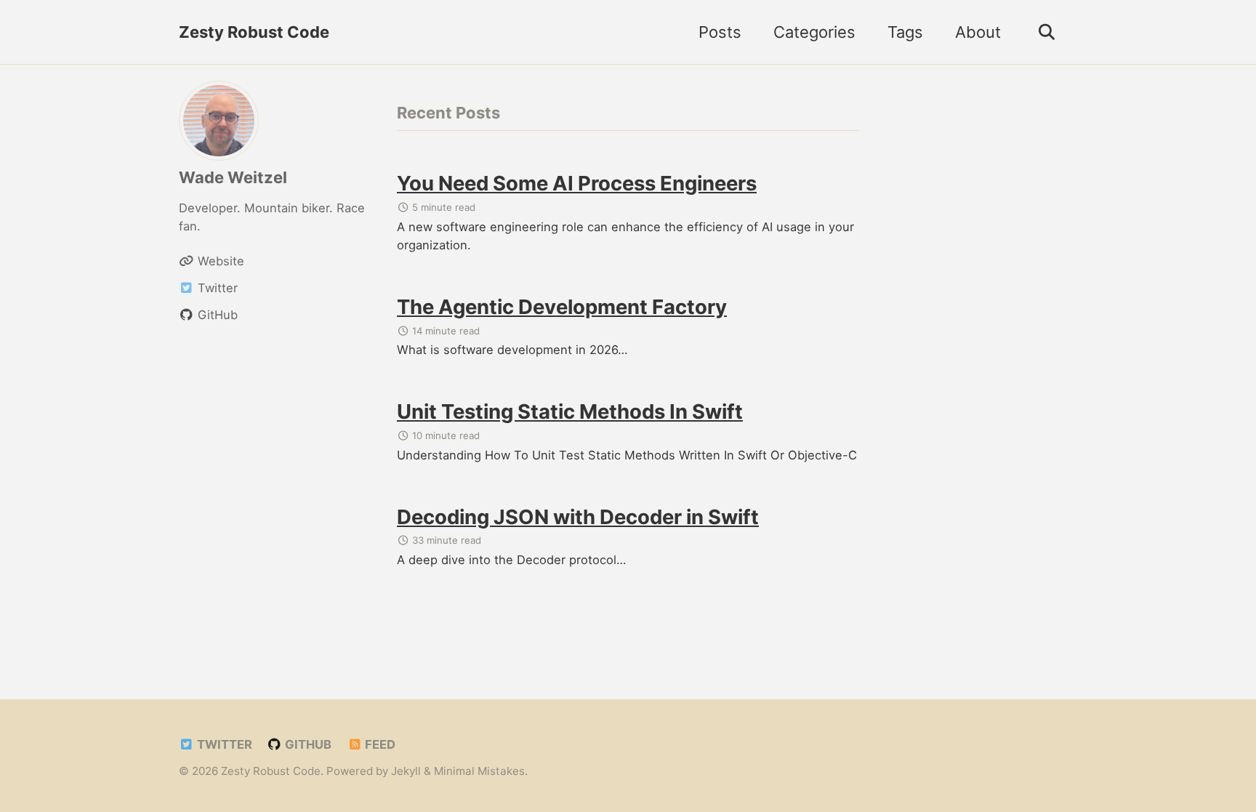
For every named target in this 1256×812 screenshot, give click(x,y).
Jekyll (406, 771)
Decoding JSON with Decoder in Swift (578, 517)
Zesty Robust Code (254, 32)
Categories (814, 32)
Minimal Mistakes (479, 771)
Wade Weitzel (233, 177)
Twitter (223, 744)
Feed (378, 744)
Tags (905, 32)
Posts (720, 32)
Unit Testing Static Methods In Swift (570, 411)
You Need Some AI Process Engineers (577, 183)
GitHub (306, 744)
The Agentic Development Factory (562, 306)
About (978, 32)
